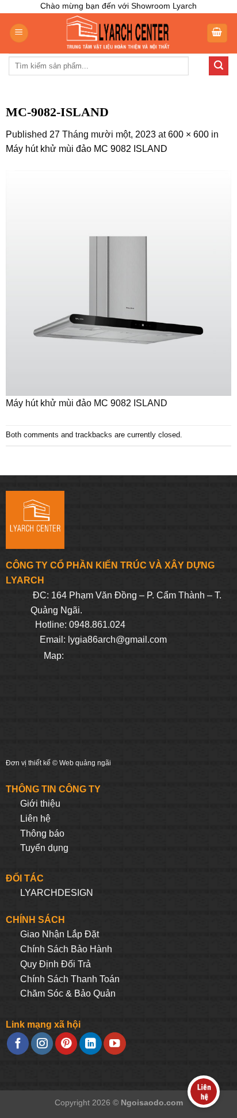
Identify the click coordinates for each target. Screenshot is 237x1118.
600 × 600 (188, 134)
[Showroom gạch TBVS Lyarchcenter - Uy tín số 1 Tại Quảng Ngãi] (117, 33)
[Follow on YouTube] (114, 1043)
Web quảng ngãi (85, 763)
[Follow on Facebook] (18, 1043)
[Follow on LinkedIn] (90, 1043)
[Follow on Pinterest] (66, 1043)
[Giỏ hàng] (217, 33)
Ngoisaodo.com (152, 1102)
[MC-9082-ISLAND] (118, 282)
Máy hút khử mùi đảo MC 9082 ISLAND (86, 149)
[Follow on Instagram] (42, 1043)
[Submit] (218, 66)
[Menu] (19, 33)
